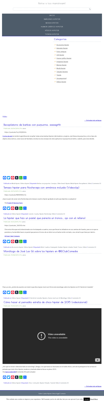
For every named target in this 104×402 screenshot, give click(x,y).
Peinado (47, 383)
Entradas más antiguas (92, 120)
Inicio (52, 15)
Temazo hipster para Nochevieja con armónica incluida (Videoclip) (41, 187)
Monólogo (64, 298)
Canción (31, 214)
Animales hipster (62, 48)
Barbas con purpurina (43, 183)
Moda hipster (52, 23)
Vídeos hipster (52, 30)
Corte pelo (36, 383)
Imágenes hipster (52, 19)
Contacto (63, 393)
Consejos (54, 183)
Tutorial (52, 383)
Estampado (53, 247)
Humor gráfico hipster (52, 27)
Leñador (70, 247)
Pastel (75, 247)
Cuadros (47, 247)
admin (24, 128)
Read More (94, 399)
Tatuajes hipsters (62, 72)
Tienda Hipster (52, 34)
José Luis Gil (56, 298)
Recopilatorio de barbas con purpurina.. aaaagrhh (32, 124)
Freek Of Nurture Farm (15, 203)
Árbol (42, 247)
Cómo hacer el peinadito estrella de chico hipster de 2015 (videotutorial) (45, 302)
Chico (30, 383)
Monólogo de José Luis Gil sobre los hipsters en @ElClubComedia (41, 251)
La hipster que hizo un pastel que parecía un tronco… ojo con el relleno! (45, 218)
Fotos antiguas (61, 52)
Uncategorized (61, 78)
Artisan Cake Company (12, 236)
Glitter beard (61, 183)
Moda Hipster (74, 183)
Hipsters (45, 298)
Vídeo (90, 183)
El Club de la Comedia (35, 298)
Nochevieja (47, 214)
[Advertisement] (19, 49)
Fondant (60, 247)
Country (36, 214)
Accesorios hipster (62, 45)
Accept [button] (87, 399)
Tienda (58, 75)
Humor (50, 298)
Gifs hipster (60, 55)
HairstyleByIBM (10, 372)
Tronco (80, 247)
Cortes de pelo (7, 136)
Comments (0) (96, 183)
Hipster (68, 183)
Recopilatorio (83, 183)
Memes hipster (61, 65)
